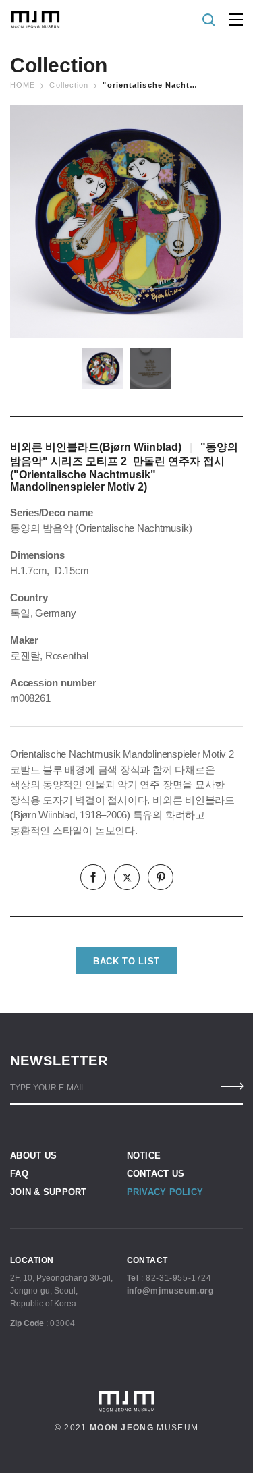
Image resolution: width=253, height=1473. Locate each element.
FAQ (19, 1174)
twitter (127, 877)
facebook (93, 877)
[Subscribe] (231, 1086)
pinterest (160, 877)
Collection (68, 85)
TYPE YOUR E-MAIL (48, 1087)
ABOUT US (33, 1155)
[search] (209, 19)
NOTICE (144, 1155)
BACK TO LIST (126, 961)
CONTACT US (156, 1174)
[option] (126, 221)
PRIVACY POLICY (165, 1192)
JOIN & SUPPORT (48, 1192)
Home (22, 85)
